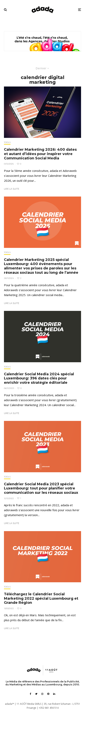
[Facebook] (30, 694)
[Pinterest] (48, 694)
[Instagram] (42, 694)
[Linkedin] (54, 694)
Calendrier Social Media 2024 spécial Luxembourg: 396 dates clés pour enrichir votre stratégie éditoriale (39, 378)
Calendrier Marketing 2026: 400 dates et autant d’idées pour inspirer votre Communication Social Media (40, 154)
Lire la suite (11, 188)
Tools (7, 142)
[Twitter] (36, 694)
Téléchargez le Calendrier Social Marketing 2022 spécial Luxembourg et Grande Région (41, 598)
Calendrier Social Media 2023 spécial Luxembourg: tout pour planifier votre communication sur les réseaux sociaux (41, 488)
